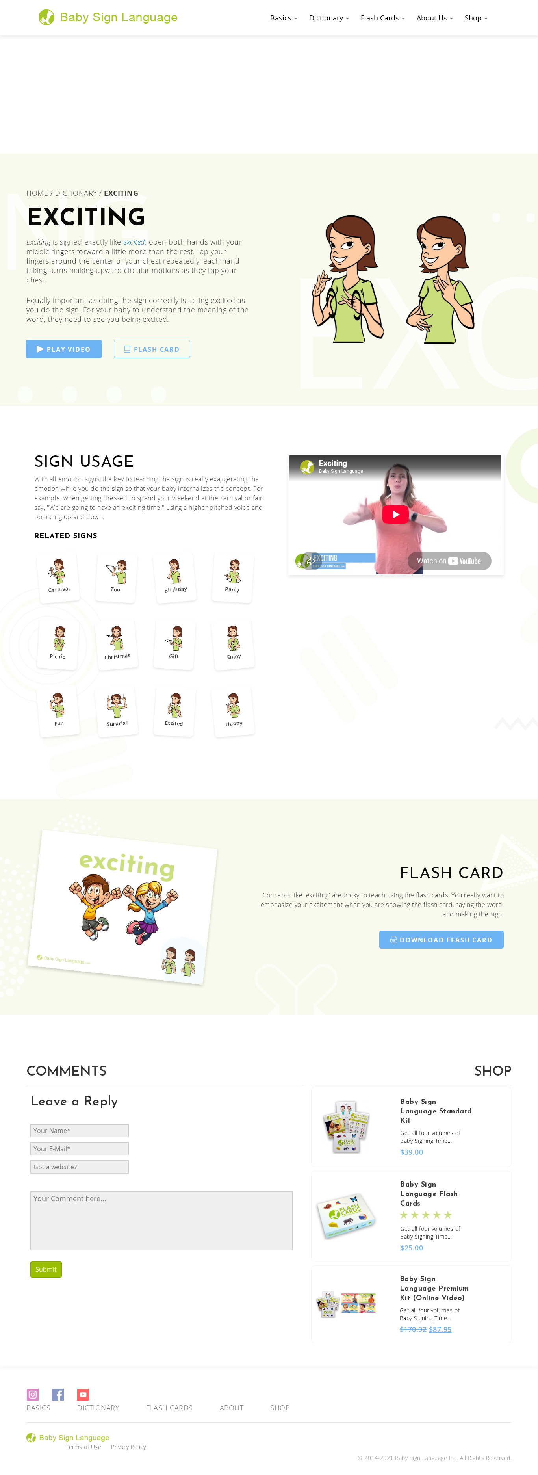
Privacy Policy (128, 1447)
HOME (38, 193)
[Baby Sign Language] (108, 17)
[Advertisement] (269, 94)
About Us (433, 17)
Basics (281, 17)
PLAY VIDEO (69, 349)
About (232, 1407)
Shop (474, 17)
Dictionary (327, 17)
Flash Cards (381, 17)
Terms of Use (83, 1447)
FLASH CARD (157, 349)
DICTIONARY (76, 193)
